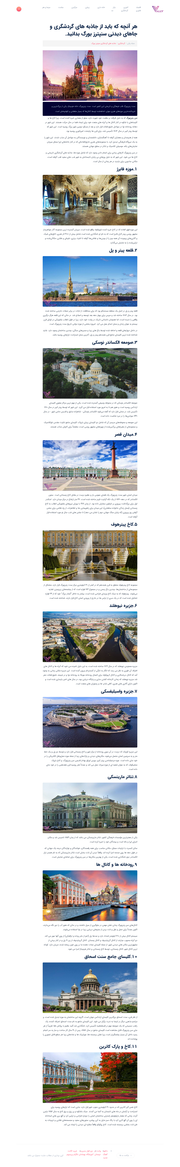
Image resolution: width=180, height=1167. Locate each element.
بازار (114, 7)
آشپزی (125, 7)
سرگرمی (74, 7)
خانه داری (101, 7)
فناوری (138, 10)
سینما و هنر (46, 7)
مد (112, 10)
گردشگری (124, 10)
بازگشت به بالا (124, 1155)
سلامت (61, 7)
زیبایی (87, 7)
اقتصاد (138, 7)
